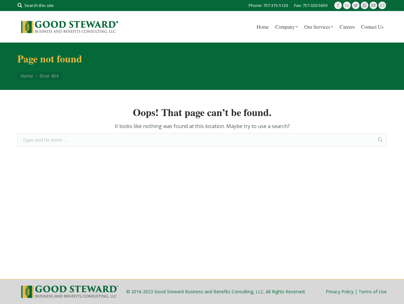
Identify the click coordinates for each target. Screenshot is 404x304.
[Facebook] (338, 5)
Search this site (39, 5)
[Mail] (382, 5)
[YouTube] (373, 5)
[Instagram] (364, 5)
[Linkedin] (347, 5)
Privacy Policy (340, 292)
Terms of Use (373, 292)
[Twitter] (355, 5)
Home (27, 76)
